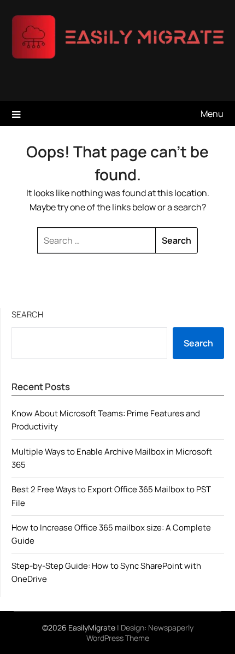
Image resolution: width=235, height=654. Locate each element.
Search (27, 314)
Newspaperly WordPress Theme (139, 632)
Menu (212, 114)
